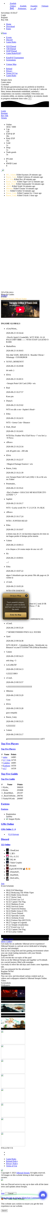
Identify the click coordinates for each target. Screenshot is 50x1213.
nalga (5, 757)
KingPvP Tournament (15, 58)
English (23, 6)
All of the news (7, 292)
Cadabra (6, 763)
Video (3, 981)
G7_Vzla (6, 760)
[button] (3, 170)
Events (9, 37)
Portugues (22, 8)
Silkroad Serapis (23, 1173)
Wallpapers (5, 985)
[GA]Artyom (13, 834)
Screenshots (11, 60)
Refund (9, 69)
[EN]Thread (11, 46)
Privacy (9, 71)
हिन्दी (11, 8)
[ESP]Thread (11, 51)
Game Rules (11, 42)
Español (34, 6)
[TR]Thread (11, 49)
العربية (33, 8)
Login (3, 15)
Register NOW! (7, 955)
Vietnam (44, 6)
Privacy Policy (12, 1163)
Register (4, 17)
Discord (9, 40)
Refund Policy (12, 1161)
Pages (8, 29)
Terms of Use (11, 1166)
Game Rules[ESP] (13, 53)
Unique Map (11, 64)
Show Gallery (6, 941)
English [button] (12, 3)
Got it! (4, 1211)
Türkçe (12, 6)
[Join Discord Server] (43, 1195)
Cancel (10, 1193)
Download (10, 26)
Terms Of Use (12, 73)
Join (2, 884)
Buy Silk (4, 20)
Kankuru (6, 766)
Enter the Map (15, 615)
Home (8, 24)
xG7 (5, 768)
